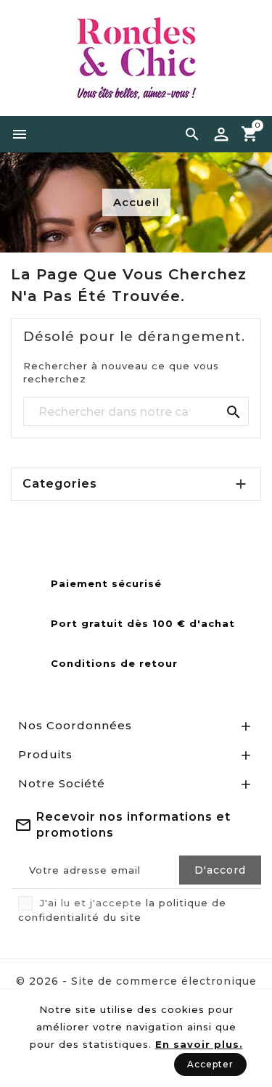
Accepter (210, 1064)
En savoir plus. (199, 1044)
